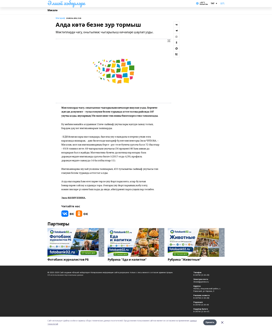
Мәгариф (60, 18)
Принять (210, 322)
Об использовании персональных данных (65, 275)
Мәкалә (52, 10)
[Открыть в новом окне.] (67, 213)
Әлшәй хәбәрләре (66, 3)
